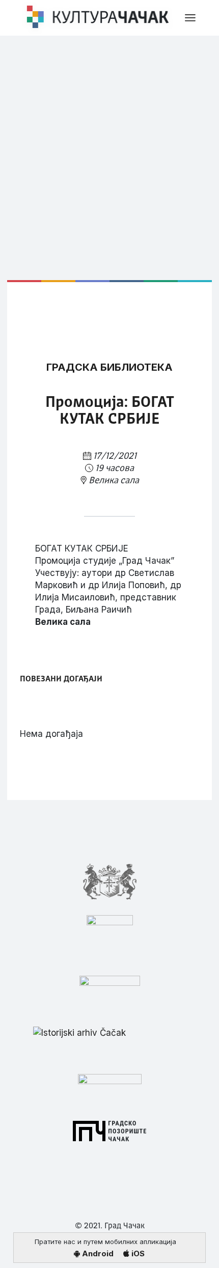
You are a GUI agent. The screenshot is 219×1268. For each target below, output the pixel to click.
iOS (137, 1253)
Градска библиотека (109, 367)
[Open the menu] (190, 18)
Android (97, 1253)
